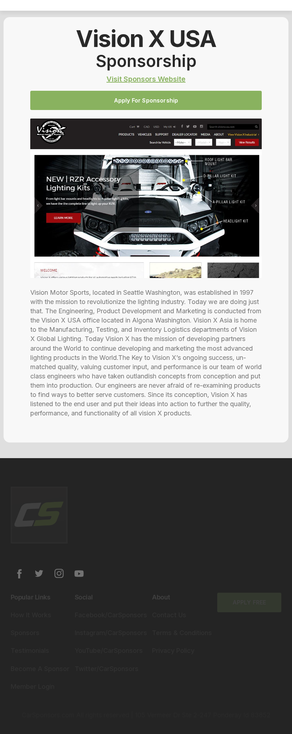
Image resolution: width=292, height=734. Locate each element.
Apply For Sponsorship (146, 100)
